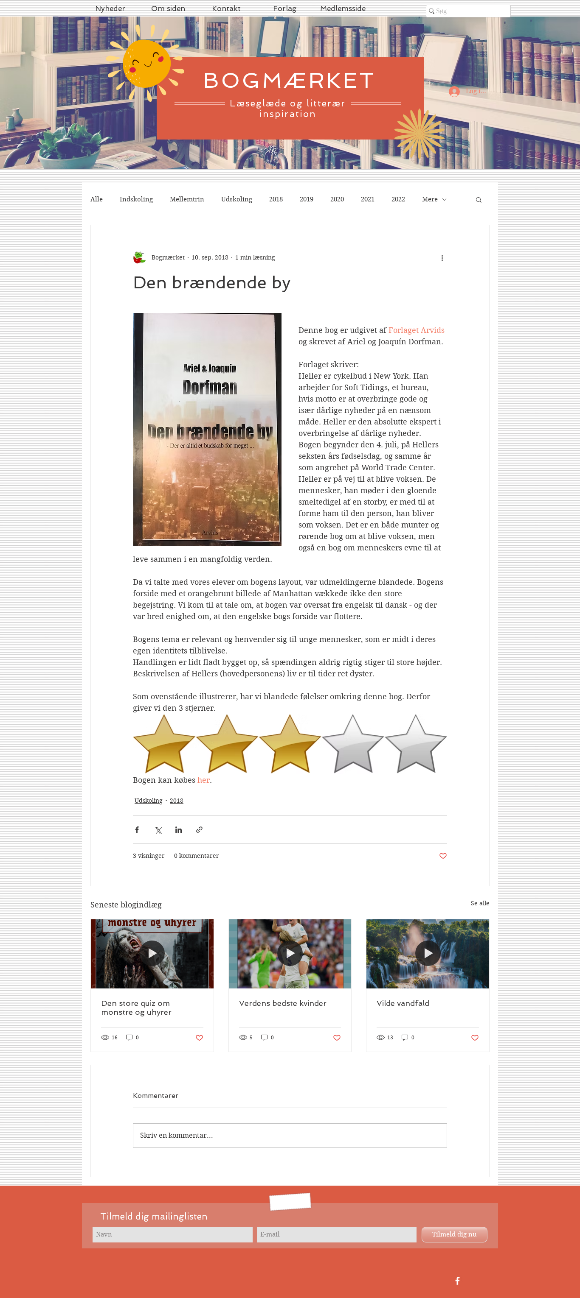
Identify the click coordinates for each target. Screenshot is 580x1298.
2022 (398, 199)
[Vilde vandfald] (427, 953)
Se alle (480, 903)
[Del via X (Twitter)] (158, 830)
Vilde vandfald (403, 1003)
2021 (367, 199)
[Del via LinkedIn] (179, 830)
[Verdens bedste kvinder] (290, 953)
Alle (96, 199)
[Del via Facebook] (137, 830)
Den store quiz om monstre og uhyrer (136, 1007)
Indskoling (136, 199)
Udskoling (236, 199)
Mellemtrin (187, 199)
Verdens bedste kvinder (283, 1003)
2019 (306, 199)
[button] (479, 199)
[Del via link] (199, 830)
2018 (276, 199)
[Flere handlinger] (442, 257)
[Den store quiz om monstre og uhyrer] (152, 953)
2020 (337, 199)
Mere (430, 199)
